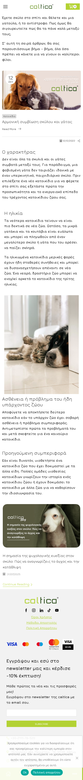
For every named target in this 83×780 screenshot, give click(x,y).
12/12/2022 (69, 140)
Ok (25, 772)
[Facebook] (26, 610)
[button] (6, 545)
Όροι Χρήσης (41, 617)
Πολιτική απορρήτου (47, 772)
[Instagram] (34, 610)
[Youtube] (57, 610)
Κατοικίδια (9, 116)
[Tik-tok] (49, 610)
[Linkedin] (41, 610)
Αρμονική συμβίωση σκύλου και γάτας (37, 121)
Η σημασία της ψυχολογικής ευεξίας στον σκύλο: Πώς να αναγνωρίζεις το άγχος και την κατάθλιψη (41, 561)
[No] (77, 758)
